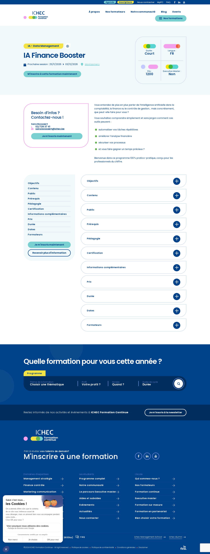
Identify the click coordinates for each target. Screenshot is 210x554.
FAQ (168, 2)
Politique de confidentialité (102, 547)
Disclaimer (143, 547)
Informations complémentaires (47, 214)
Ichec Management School (148, 537)
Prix (30, 219)
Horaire (115, 382)
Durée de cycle (150, 382)
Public (31, 194)
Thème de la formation (41, 382)
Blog (164, 12)
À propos (94, 12)
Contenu (33, 188)
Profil (84, 382)
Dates (31, 230)
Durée (31, 224)
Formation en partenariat (151, 511)
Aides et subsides (90, 498)
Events (176, 12)
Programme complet (92, 479)
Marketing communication (40, 492)
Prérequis (34, 199)
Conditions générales (126, 547)
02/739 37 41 (42, 127)
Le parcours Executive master (97, 492)
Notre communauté (143, 12)
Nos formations (172, 18)
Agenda (110, 2)
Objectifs (33, 183)
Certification (36, 209)
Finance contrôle (34, 485)
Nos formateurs (115, 12)
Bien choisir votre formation (152, 518)
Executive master (145, 498)
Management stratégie (38, 479)
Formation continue (147, 492)
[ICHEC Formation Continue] (36, 15)
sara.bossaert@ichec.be (49, 129)
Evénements (86, 505)
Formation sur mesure (148, 505)
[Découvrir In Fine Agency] (183, 547)
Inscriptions (125, 2)
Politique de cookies (79, 547)
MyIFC (160, 2)
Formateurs (35, 235)
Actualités (85, 511)
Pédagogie (34, 204)
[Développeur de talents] (41, 435)
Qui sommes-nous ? (147, 479)
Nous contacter (145, 2)
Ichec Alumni (175, 537)
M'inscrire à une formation (71, 457)
